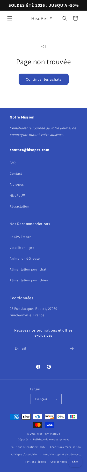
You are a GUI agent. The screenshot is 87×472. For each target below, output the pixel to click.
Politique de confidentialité (28, 447)
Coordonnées (59, 461)
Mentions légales (35, 461)
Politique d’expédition (24, 454)
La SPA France (20, 237)
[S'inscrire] (71, 348)
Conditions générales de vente (62, 454)
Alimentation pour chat (28, 269)
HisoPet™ (17, 195)
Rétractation (19, 206)
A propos (17, 184)
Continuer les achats (43, 79)
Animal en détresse (25, 258)
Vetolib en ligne (22, 247)
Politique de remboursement (51, 439)
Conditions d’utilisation (65, 447)
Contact (16, 173)
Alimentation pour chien (29, 280)
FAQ (13, 162)
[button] (9, 18)
